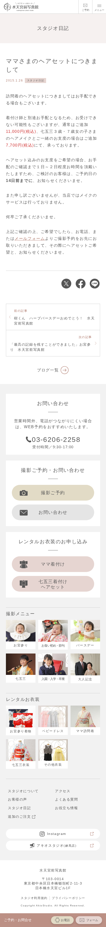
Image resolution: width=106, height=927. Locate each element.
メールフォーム (30, 238)
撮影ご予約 (53, 492)
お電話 (65, 920)
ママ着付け (53, 564)
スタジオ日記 (35, 80)
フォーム (92, 920)
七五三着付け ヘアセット (53, 584)
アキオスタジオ (56, 845)
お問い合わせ (53, 512)
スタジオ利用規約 (34, 898)
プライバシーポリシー (68, 898)
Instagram (56, 834)
